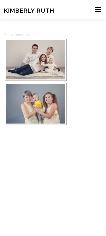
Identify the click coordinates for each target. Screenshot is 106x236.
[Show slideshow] (17, 34)
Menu (97, 9)
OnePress (76, 155)
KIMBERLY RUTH (29, 10)
